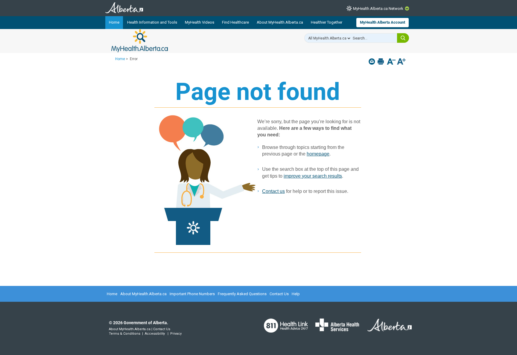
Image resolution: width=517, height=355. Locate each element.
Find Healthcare (235, 22)
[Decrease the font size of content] (391, 62)
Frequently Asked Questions (242, 294)
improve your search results (313, 176)
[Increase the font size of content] (401, 62)
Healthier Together (326, 22)
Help (296, 294)
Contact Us (279, 294)
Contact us (273, 191)
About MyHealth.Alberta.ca (280, 22)
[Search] (403, 38)
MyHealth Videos (199, 22)
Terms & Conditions (124, 334)
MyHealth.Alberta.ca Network (378, 8)
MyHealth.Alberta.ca (139, 40)
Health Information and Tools (152, 22)
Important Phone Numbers (192, 294)
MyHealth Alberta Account (382, 22)
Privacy (176, 334)
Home (114, 22)
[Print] (381, 61)
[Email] (372, 61)
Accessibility (155, 334)
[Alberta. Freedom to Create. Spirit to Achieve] (386, 329)
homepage (318, 153)
